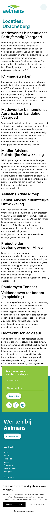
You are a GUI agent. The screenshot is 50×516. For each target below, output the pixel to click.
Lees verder (42, 499)
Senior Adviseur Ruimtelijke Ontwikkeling (25, 202)
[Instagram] (23, 405)
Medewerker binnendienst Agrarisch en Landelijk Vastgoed (24, 113)
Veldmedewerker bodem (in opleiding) (22, 295)
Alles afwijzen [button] (37, 504)
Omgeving (8, 465)
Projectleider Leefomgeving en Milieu (22, 245)
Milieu (6, 462)
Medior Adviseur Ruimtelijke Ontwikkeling (22, 152)
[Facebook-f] (16, 405)
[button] (25, 511)
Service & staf (10, 468)
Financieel (8, 458)
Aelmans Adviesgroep (20, 194)
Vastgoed (8, 471)
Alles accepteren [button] (14, 504)
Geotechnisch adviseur (21, 333)
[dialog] (25, 498)
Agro (6, 452)
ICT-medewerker (16, 76)
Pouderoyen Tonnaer (19, 287)
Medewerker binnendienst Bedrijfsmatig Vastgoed (24, 35)
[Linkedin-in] (9, 405)
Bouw (6, 455)
